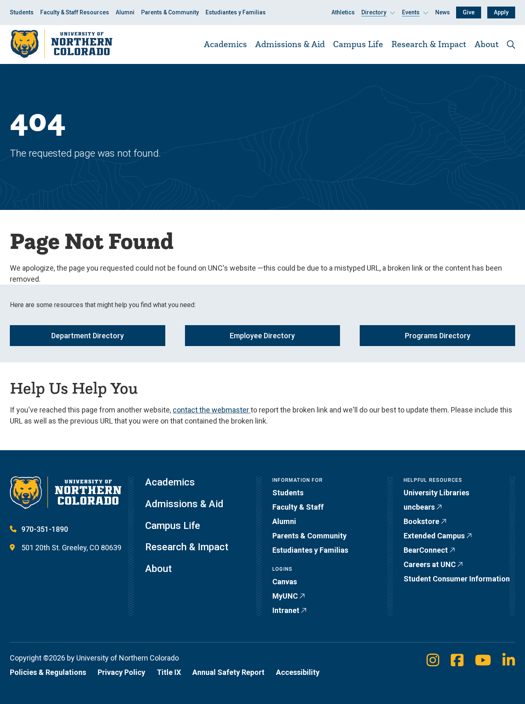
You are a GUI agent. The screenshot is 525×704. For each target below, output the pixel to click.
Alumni (125, 12)
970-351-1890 (44, 529)
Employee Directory (262, 335)
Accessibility (298, 672)
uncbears (419, 507)
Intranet (285, 610)
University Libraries (436, 492)
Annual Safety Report (228, 672)
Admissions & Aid (290, 43)
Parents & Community (170, 12)
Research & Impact (428, 43)
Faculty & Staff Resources (74, 12)
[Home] (61, 44)
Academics (225, 43)
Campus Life (358, 43)
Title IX (169, 672)
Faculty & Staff (298, 507)
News (442, 12)
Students (22, 12)
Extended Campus (434, 535)
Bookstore (421, 521)
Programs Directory (437, 335)
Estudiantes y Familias (235, 12)
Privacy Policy (121, 672)
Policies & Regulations (48, 672)
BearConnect (426, 550)
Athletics (343, 12)
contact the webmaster (212, 410)
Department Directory (87, 335)
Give (469, 12)
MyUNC (285, 596)
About (487, 43)
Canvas (284, 581)
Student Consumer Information (457, 578)
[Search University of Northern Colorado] (511, 44)
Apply (501, 12)
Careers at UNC (430, 564)
